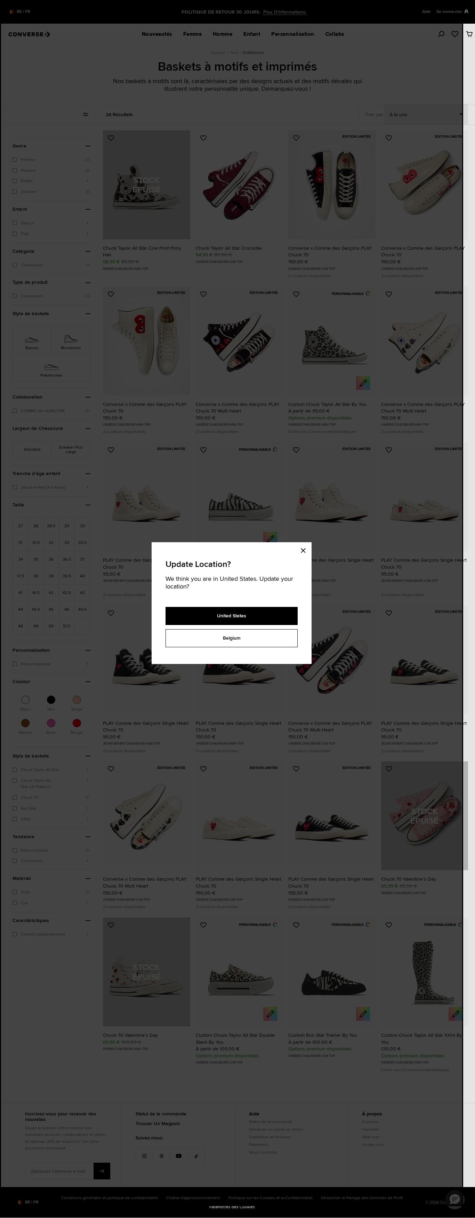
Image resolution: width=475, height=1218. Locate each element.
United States (231, 615)
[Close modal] (305, 549)
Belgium (232, 637)
